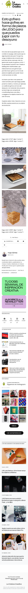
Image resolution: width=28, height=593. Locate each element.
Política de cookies (14, 576)
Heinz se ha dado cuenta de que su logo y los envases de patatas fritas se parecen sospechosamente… (17, 370)
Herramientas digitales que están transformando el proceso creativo (16, 352)
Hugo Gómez (8, 44)
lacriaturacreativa (13, 382)
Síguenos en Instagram (16, 384)
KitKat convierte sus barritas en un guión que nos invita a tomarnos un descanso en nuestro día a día (17, 336)
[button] (2, 4)
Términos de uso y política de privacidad (14, 579)
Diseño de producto (8, 13)
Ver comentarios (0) (14, 433)
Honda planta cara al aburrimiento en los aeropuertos (15, 361)
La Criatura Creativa (14, 584)
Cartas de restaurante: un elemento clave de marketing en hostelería (17, 343)
